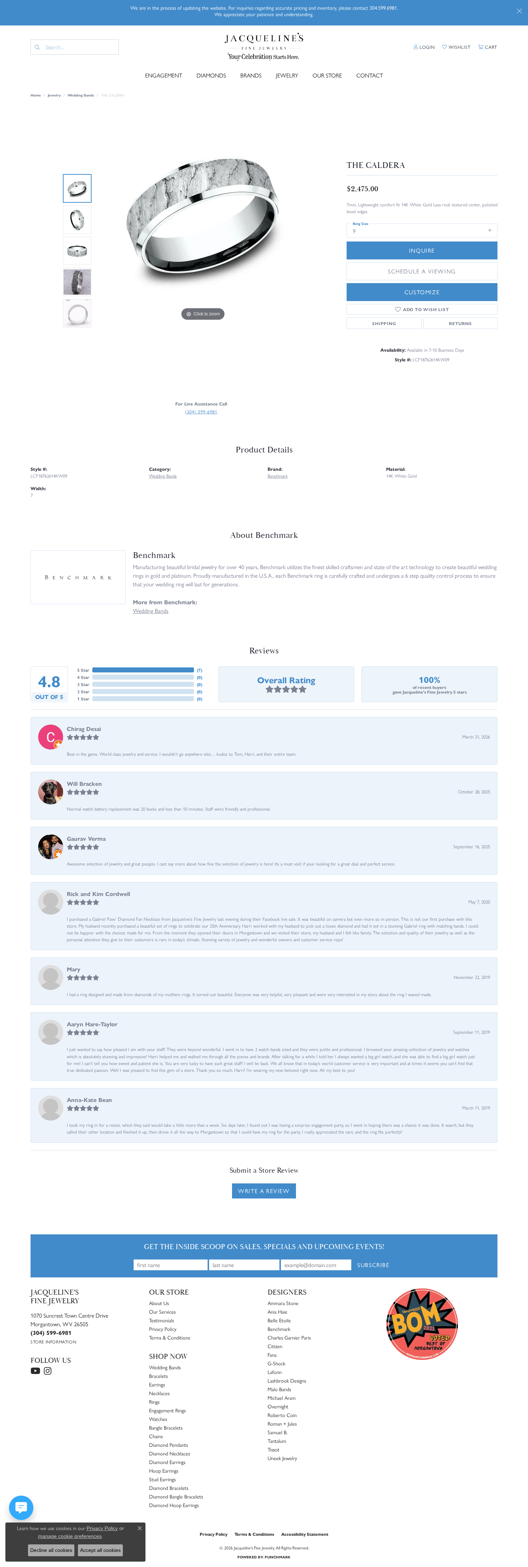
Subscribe (373, 1265)
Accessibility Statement (304, 1534)
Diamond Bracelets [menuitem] (168, 1487)
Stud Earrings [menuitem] (162, 1479)
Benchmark (278, 475)
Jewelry (287, 75)
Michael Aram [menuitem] (282, 1397)
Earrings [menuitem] (157, 1384)
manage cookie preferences (70, 1536)
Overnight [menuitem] (278, 1406)
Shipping (384, 323)
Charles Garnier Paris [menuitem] (289, 1337)
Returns (460, 323)
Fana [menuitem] (272, 1354)
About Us (159, 1302)
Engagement (163, 75)
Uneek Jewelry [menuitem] (282, 1458)
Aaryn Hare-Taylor (92, 1024)
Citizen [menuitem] (275, 1346)
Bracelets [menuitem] (158, 1375)
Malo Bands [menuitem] (279, 1389)
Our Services (162, 1311)
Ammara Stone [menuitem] (283, 1302)
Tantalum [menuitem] (277, 1440)
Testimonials (161, 1320)
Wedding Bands (81, 95)
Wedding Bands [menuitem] (165, 1367)
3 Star (83, 684)
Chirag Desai (84, 728)
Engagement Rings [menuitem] (167, 1410)
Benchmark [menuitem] (279, 1328)
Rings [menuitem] (154, 1401)
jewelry (54, 95)
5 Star (83, 670)
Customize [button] (422, 292)
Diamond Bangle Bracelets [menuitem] (176, 1496)
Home (36, 95)
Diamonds (211, 75)
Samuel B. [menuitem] (278, 1432)
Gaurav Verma (86, 838)
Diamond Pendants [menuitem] (168, 1444)
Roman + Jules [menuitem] (282, 1423)
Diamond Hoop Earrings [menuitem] (174, 1505)
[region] (203, 250)
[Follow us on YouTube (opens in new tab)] (35, 1371)
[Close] (519, 10)
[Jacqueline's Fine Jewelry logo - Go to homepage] (264, 47)
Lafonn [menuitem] (275, 1371)
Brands (250, 75)
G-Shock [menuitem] (276, 1363)
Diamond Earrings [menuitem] (167, 1461)
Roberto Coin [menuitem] (282, 1414)
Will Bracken (84, 783)
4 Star (83, 677)
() (199, 670)
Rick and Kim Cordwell (98, 894)
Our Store (327, 75)
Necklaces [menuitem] (159, 1393)
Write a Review (264, 1191)
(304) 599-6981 (201, 411)
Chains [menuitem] (156, 1436)
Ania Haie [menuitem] (277, 1311)
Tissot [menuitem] (273, 1449)
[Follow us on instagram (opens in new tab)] (47, 1371)
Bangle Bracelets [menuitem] (165, 1427)
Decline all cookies (51, 1550)
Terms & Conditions (169, 1337)
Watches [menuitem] (158, 1418)
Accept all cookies (100, 1550)
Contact (369, 75)
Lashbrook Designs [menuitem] (287, 1380)
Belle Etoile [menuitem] (279, 1320)
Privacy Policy (162, 1328)
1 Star (83, 698)
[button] (424, 47)
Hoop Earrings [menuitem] (163, 1470)
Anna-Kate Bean (89, 1100)
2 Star (83, 691)
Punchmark (277, 1556)
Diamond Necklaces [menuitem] (169, 1453)
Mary (73, 969)
